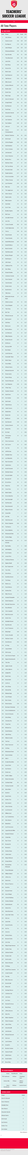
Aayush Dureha (8, 925)
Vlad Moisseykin (9, 251)
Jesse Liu (7, 931)
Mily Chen (7, 186)
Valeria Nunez (8, 404)
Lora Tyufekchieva (9, 816)
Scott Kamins (8, 552)
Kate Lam (7, 1038)
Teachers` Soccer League (14, 13)
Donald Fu (7, 1045)
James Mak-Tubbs (9, 914)
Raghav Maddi (8, 563)
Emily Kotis (7, 880)
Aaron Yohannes (9, 156)
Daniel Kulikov (8, 1058)
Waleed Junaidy (9, 737)
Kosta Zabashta (9, 496)
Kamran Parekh (8, 1051)
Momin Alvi (7, 415)
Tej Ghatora (8, 526)
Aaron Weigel (8, 894)
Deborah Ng (8, 689)
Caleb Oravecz (8, 408)
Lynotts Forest (23, 1085)
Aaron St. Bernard (9, 99)
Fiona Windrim (8, 607)
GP (18, 34)
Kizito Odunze (8, 193)
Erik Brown (7, 343)
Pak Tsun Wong (9, 166)
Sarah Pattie (8, 796)
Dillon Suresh (8, 82)
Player (6, 34)
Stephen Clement (9, 391)
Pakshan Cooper (9, 638)
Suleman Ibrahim (9, 952)
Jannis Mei (7, 921)
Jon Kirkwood (8, 332)
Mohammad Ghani (9, 751)
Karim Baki (7, 204)
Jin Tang (7, 645)
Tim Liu (7, 231)
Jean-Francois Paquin (10, 655)
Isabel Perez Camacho (10, 969)
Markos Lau (8, 583)
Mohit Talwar (8, 360)
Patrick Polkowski (9, 380)
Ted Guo (7, 741)
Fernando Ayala (8, 169)
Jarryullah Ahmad (9, 217)
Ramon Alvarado (9, 962)
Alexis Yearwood (9, 744)
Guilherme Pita (8, 265)
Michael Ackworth (9, 370)
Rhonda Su (7, 847)
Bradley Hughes (9, 210)
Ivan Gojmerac (8, 119)
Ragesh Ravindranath (10, 659)
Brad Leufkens (8, 329)
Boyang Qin (8, 844)
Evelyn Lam (7, 772)
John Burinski (8, 152)
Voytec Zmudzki (9, 635)
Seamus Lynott (8, 40)
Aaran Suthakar (8, 755)
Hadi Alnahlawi (8, 145)
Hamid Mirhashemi (9, 241)
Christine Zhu (8, 720)
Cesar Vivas (8, 489)
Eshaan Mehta (8, 861)
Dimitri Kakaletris (9, 600)
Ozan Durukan (8, 282)
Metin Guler (8, 71)
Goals (21, 34)
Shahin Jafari (8, 88)
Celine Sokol (8, 854)
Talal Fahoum (8, 78)
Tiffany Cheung (9, 180)
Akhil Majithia (8, 549)
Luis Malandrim (8, 458)
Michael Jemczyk (9, 315)
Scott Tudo (8, 207)
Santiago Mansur (9, 990)
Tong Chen (8, 724)
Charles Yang (8, 949)
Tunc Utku (7, 570)
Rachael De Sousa (9, 1003)
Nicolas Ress (8, 159)
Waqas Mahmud (9, 857)
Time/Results (14, 1073)
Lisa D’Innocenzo (9, 827)
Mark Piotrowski (9, 614)
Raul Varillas (8, 546)
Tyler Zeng (7, 308)
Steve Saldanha (8, 530)
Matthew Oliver (9, 162)
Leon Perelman (8, 183)
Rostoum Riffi (8, 346)
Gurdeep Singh (8, 782)
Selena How (8, 907)
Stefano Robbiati (9, 901)
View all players (23, 1132)
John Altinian (8, 37)
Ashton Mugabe (9, 142)
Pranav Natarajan (9, 870)
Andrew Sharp (8, 851)
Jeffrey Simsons (9, 1010)
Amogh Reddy (8, 102)
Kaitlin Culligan (8, 775)
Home (7, 1073)
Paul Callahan (8, 123)
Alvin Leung (8, 652)
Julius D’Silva (8, 1024)
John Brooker (8, 1031)
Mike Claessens (9, 979)
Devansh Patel (8, 890)
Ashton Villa (6, 1081)
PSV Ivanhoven (5, 1076)
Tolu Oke (7, 662)
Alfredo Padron (8, 367)
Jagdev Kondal (8, 666)
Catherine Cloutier (9, 276)
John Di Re (7, 61)
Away (21, 1073)
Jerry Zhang (8, 686)
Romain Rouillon (9, 272)
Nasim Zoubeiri (8, 248)
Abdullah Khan (8, 454)
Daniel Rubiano (8, 731)
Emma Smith (8, 679)
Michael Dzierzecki (9, 1034)
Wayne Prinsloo (9, 509)
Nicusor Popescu (9, 883)
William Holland (8, 873)
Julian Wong (8, 734)
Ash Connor (8, 444)
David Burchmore (9, 576)
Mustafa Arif (8, 478)
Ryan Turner (8, 840)
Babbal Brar (8, 823)
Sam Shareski (8, 422)
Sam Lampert (8, 803)
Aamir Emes (8, 394)
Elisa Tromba (8, 700)
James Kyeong (8, 806)
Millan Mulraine (8, 336)
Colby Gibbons (8, 669)
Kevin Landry (8, 959)
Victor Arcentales (9, 176)
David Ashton (8, 289)
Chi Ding (7, 748)
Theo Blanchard (9, 58)
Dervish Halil (8, 983)
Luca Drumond (8, 809)
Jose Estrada (8, 116)
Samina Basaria (8, 904)
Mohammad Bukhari (9, 51)
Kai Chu (7, 928)
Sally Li (6, 758)
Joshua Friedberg (9, 897)
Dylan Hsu (7, 485)
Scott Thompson (9, 628)
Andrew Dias (8, 590)
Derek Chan (8, 92)
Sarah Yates (8, 676)
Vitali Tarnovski (8, 520)
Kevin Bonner (8, 642)
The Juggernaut (9, 190)
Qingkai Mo (8, 672)
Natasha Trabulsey (9, 135)
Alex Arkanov (8, 820)
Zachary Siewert (9, 425)
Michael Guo (8, 727)
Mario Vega (8, 95)
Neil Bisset (7, 418)
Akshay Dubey (8, 935)
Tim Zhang (7, 580)
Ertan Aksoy (8, 573)
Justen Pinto (8, 556)
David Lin (7, 792)
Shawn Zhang (8, 377)
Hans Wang (8, 269)
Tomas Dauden (8, 238)
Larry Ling (7, 942)
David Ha (7, 887)
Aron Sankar (8, 397)
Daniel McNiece (9, 245)
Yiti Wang (7, 966)
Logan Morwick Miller (10, 830)
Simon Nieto (8, 789)
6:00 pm (14, 1076)
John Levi (7, 126)
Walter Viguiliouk (9, 1017)
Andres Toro (8, 799)
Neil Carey (7, 214)
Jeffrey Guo (8, 877)
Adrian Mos (8, 428)
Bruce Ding (7, 1062)
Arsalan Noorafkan (9, 761)
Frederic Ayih (8, 955)
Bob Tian (7, 312)
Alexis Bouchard (9, 911)
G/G (25, 34)
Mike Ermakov (8, 200)
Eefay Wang (8, 717)
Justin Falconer (8, 353)
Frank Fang (7, 109)
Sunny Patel (8, 765)
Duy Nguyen (8, 44)
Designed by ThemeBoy (6, 1150)
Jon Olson (7, 1000)
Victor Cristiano (9, 149)
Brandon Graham (9, 1048)
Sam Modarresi (8, 75)
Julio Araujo (8, 262)
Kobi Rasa (7, 322)
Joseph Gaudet (8, 973)
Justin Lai (7, 683)
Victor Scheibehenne (10, 710)
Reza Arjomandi (8, 506)
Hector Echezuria (9, 714)
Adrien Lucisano (9, 302)
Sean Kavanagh (8, 499)
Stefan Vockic (8, 286)
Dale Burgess (8, 258)
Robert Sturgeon (9, 1021)
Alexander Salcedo (9, 112)
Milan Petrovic (8, 594)
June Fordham (8, 1041)
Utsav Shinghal (8, 305)
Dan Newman (8, 105)
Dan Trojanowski (9, 566)
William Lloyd (8, 813)
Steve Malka (8, 363)
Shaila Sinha (8, 411)
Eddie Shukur (8, 1055)
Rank (2, 34)
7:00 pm (14, 1081)
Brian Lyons (8, 326)
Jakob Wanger (8, 47)
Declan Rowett (8, 339)
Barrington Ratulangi (10, 707)
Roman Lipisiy (8, 374)
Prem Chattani (8, 279)
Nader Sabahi (8, 492)
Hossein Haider (8, 475)
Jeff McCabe (8, 451)
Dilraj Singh (7, 631)
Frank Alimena (8, 587)
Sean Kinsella (8, 54)
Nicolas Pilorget (9, 255)
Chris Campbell (8, 611)
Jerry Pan (7, 221)
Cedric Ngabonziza (9, 228)
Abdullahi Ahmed (9, 621)
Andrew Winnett (9, 85)
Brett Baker (8, 350)
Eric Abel (7, 432)
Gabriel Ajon (8, 465)
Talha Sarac (8, 293)
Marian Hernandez (9, 779)
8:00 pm (14, 1085)
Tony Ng (7, 976)
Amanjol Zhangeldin (9, 597)
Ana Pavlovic (8, 768)
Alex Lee (7, 918)
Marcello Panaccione (10, 604)
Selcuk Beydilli (8, 1027)
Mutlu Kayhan (8, 703)
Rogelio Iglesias (9, 173)
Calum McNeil (8, 648)
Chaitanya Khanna (9, 559)
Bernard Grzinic (8, 938)
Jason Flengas (8, 696)
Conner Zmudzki (9, 224)
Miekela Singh (8, 693)
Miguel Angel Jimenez (10, 945)
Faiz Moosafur (8, 502)
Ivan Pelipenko (8, 384)
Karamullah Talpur (9, 356)
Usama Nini (7, 513)
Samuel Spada (8, 234)
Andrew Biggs (8, 537)
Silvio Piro (7, 1014)
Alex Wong (7, 64)
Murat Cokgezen (9, 523)
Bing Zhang (8, 1007)
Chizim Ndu (8, 837)
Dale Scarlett (8, 319)
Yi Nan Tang (8, 387)
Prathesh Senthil (9, 785)
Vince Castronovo (9, 441)
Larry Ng (7, 516)
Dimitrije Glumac (9, 472)
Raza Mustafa (8, 624)
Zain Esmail (7, 401)
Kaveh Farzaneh (9, 468)
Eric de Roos (8, 482)
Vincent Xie (8, 68)
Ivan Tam (7, 448)
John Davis (7, 997)
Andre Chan (8, 618)
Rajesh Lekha (8, 197)
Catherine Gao (8, 993)
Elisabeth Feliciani (9, 833)
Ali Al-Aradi (8, 138)
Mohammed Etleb (9, 533)
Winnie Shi (7, 986)
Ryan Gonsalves (9, 461)
